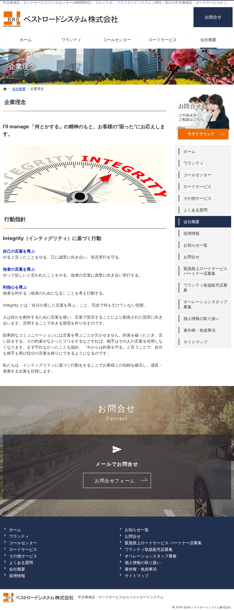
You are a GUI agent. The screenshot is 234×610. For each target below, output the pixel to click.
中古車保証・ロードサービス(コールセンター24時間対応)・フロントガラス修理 (64, 2)
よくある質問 (195, 209)
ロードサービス (197, 186)
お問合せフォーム (115, 480)
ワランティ (193, 163)
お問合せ (191, 256)
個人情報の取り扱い (201, 318)
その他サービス (197, 198)
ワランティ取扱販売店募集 (205, 288)
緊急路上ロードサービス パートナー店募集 (205, 271)
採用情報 (191, 233)
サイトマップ (195, 341)
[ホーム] (5, 88)
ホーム (189, 151)
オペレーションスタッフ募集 (205, 304)
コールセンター (197, 174)
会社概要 (191, 221)
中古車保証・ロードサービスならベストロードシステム (121, 597)
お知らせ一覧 (195, 245)
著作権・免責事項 (199, 330)
